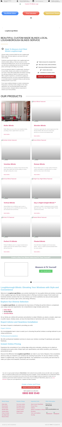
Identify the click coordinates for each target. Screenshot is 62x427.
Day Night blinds (5, 414)
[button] (2, 28)
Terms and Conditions (36, 413)
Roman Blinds (39, 164)
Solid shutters (19, 413)
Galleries (33, 407)
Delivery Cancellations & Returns (38, 409)
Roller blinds (4, 404)
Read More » (7, 134)
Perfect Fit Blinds (10, 241)
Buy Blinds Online (10, 13)
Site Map (33, 414)
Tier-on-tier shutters (20, 404)
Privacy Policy (34, 406)
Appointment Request (53, 13)
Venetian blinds (5, 411)
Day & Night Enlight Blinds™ (45, 203)
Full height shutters (20, 406)
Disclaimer (33, 411)
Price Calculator (31, 13)
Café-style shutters (20, 407)
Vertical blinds (5, 407)
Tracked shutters (20, 409)
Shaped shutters (20, 411)
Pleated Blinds (39, 241)
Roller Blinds (9, 125)
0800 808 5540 (30, 393)
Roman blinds (5, 406)
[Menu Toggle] (31, 18)
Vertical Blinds (9, 203)
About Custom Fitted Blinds (37, 404)
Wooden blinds (5, 409)
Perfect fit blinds (5, 413)
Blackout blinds (5, 416)
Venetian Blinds (10, 164)
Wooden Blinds (40, 125)
